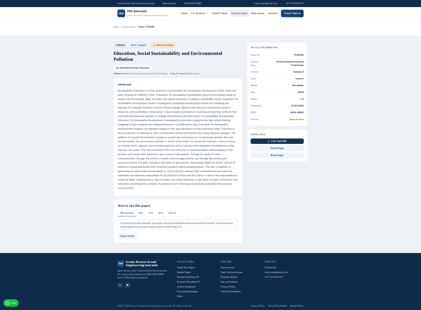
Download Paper (165, 45)
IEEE (141, 213)
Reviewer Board (229, 277)
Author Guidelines (186, 286)
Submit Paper (220, 13)
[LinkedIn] (120, 285)
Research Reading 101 (188, 281)
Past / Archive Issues (231, 272)
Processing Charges (187, 291)
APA (151, 213)
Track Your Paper (186, 267)
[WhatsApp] (127, 285)
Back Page (277, 155)
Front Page (277, 148)
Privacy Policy (228, 286)
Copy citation (127, 236)
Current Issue (239, 13)
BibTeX (172, 213)
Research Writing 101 (188, 277)
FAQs (179, 296)
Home (184, 13)
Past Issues (257, 13)
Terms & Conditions (231, 291)
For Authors (198, 13)
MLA (160, 213)
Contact (273, 13)
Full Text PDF (279, 141)
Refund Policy (297, 306)
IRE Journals (126, 213)
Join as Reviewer (229, 281)
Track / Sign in (292, 13)
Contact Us (270, 267)
